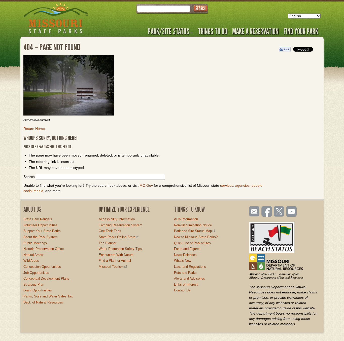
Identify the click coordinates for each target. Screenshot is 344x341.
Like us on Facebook (266, 212)
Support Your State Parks (42, 231)
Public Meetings (35, 243)
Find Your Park (301, 31)
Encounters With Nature (116, 255)
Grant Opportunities (37, 290)
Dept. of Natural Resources (43, 302)
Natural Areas (33, 255)
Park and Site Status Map (193, 231)
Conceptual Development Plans (46, 278)
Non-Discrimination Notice (193, 225)
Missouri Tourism (111, 267)
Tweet (301, 49)
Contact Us (182, 290)
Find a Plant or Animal (115, 260)
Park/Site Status (168, 31)
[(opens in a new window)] (147, 86)
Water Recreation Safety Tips (120, 249)
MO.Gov (146, 185)
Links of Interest (186, 284)
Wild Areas (31, 260)
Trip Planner (107, 243)
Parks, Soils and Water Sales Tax (48, 296)
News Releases (185, 255)
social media (33, 191)
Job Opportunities (36, 273)
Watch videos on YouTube (291, 212)
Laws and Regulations (190, 267)
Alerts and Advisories (189, 278)
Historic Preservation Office (43, 249)
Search (29, 177)
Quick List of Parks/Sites (192, 243)
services (226, 185)
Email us (253, 211)
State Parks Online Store (117, 237)
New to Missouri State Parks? (196, 237)
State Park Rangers (37, 219)
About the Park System (40, 237)
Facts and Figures (187, 249)
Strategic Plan (33, 284)
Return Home (34, 129)
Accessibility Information (117, 219)
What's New (182, 260)
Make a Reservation (255, 31)
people (257, 185)
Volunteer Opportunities (40, 225)
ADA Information (186, 219)
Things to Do (212, 31)
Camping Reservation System (120, 225)
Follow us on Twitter (278, 212)
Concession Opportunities (42, 267)
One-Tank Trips (110, 231)
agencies (242, 185)
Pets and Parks (185, 273)
